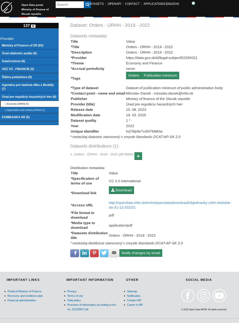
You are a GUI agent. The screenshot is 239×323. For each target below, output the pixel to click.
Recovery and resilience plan (25, 295)
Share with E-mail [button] (114, 253)
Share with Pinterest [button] (94, 253)
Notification (133, 295)
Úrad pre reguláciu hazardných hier (154, 104)
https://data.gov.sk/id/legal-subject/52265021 (162, 58)
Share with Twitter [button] (104, 253)
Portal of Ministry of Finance (24, 291)
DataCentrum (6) (13, 61)
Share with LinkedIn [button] (84, 253)
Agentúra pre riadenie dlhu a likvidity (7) (28, 86)
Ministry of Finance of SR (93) (22, 45)
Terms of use (75, 295)
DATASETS (96, 3)
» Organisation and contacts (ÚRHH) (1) (25, 110)
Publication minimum (160, 75)
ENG (169, 3)
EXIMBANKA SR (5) (16, 117)
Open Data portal (35, 9)
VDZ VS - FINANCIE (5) (18, 69)
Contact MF (134, 300)
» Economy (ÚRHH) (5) (17, 104)
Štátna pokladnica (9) (17, 77)
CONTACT (132, 3)
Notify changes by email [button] (141, 253)
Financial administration (21, 300)
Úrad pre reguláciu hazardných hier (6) (29, 96)
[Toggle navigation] (33, 26)
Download (123, 190)
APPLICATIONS (154, 3)
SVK (176, 3)
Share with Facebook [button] (74, 253)
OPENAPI (114, 3)
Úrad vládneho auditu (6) (19, 53)
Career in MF (135, 304)
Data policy (74, 300)
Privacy (72, 291)
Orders (133, 75)
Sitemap (132, 291)
